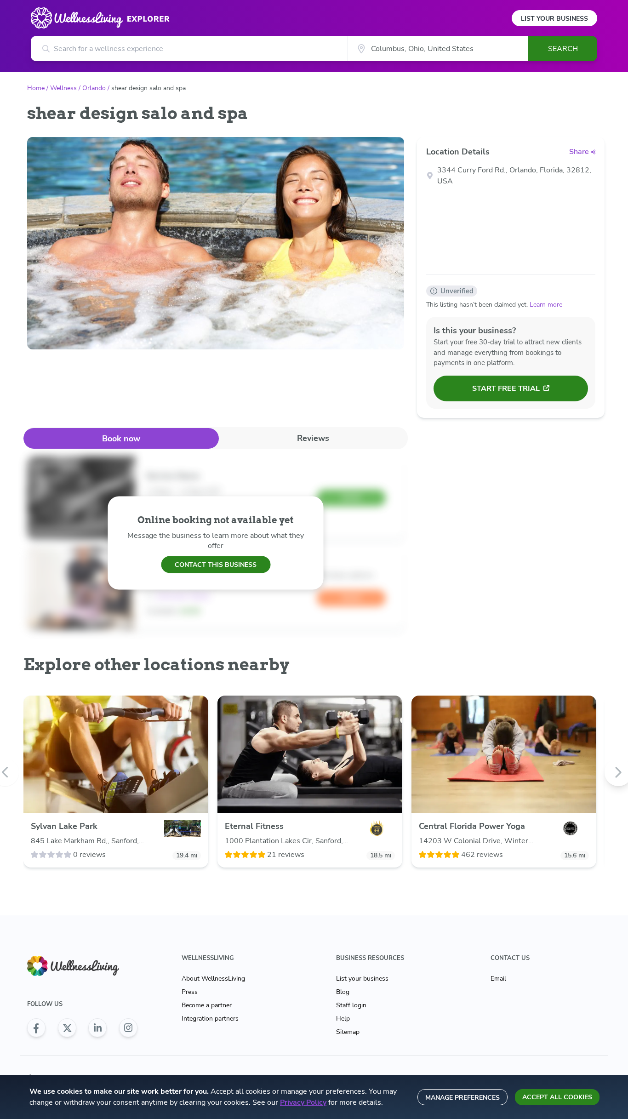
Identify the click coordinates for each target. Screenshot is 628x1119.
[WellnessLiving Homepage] (82, 966)
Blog (342, 992)
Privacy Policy (303, 1102)
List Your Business (554, 18)
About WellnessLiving (213, 978)
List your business (362, 978)
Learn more (546, 304)
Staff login (351, 1005)
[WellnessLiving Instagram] (128, 1028)
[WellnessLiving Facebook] (36, 1028)
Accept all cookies (557, 1097)
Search (563, 49)
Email (498, 978)
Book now (121, 438)
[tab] (121, 438)
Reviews (313, 438)
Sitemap (348, 1032)
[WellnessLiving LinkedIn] (97, 1028)
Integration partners (210, 1018)
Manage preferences (462, 1097)
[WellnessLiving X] (67, 1028)
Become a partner (207, 1005)
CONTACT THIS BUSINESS (216, 564)
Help (343, 1018)
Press (190, 992)
